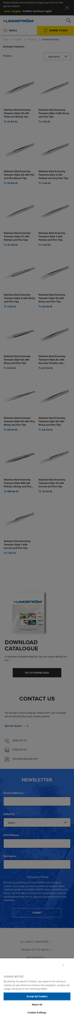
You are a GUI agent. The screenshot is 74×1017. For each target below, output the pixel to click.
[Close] (63, 965)
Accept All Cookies (37, 996)
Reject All (37, 1004)
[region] (37, 987)
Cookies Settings (37, 1012)
